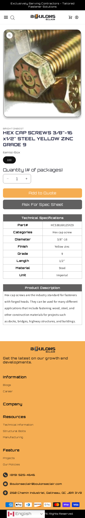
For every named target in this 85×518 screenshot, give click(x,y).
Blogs (7, 384)
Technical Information (18, 424)
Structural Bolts (14, 431)
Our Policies (11, 464)
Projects (9, 458)
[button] (6, 17)
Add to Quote (42, 193)
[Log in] (76, 17)
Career (8, 391)
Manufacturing (13, 437)
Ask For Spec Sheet (42, 204)
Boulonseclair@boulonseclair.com (36, 483)
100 (9, 160)
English (22, 513)
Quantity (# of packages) (33, 169)
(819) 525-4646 (22, 474)
